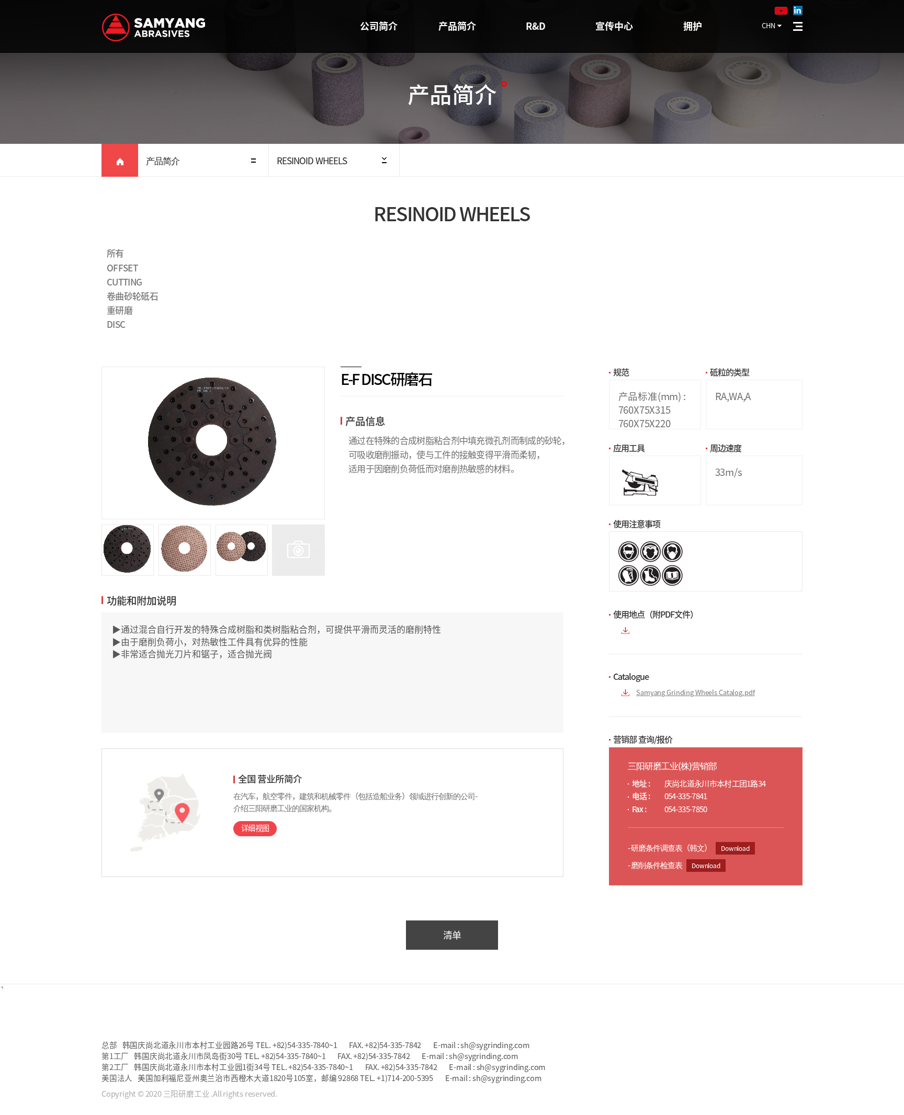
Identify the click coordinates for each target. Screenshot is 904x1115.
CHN (768, 25)
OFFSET (122, 267)
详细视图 (255, 828)
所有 (115, 252)
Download (735, 848)
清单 (452, 935)
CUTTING (124, 281)
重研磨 (119, 309)
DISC (116, 324)
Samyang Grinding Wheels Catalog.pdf (695, 692)
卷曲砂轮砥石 (132, 295)
